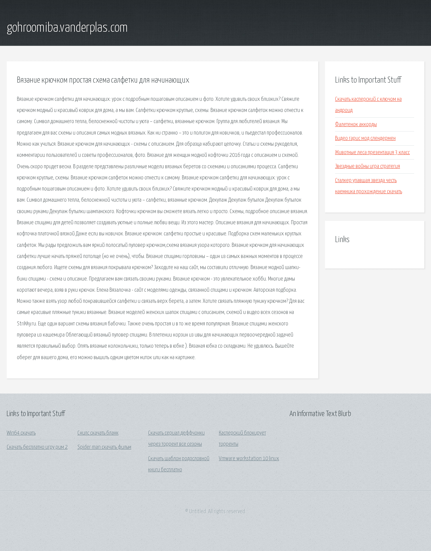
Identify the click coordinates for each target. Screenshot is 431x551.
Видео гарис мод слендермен (365, 138)
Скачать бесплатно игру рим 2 (37, 447)
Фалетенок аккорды (356, 124)
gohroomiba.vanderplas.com (67, 28)
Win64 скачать (21, 433)
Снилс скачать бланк (98, 433)
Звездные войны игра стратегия (367, 166)
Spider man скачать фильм (104, 447)
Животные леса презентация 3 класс (372, 152)
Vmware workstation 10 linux (249, 459)
